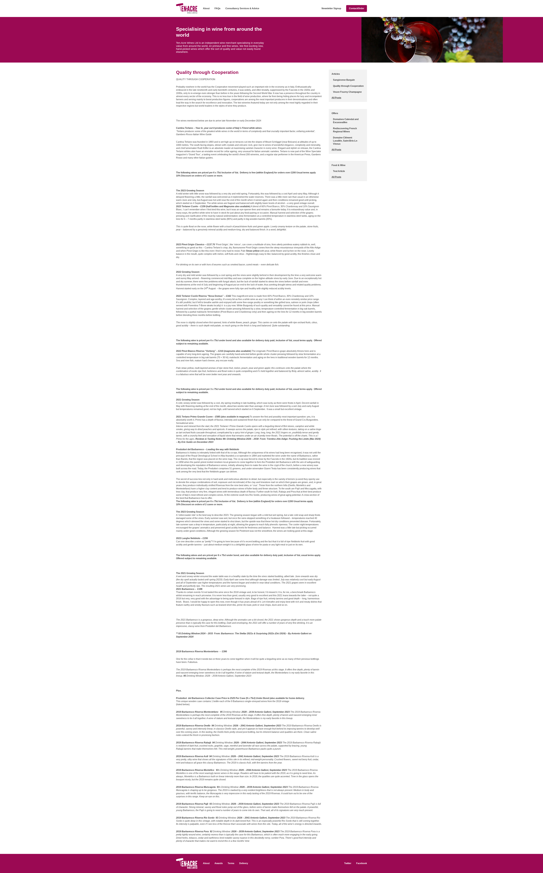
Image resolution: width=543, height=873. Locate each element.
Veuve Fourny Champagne (347, 92)
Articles (336, 74)
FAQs (217, 8)
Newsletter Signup (331, 8)
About (206, 8)
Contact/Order (356, 8)
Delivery (243, 863)
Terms (231, 863)
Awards (219, 863)
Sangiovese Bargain (344, 80)
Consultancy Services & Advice (242, 8)
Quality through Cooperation (348, 86)
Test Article (339, 171)
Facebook (361, 863)
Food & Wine (338, 165)
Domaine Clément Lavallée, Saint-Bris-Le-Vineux (345, 140)
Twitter (347, 863)
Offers (335, 113)
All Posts (336, 98)
